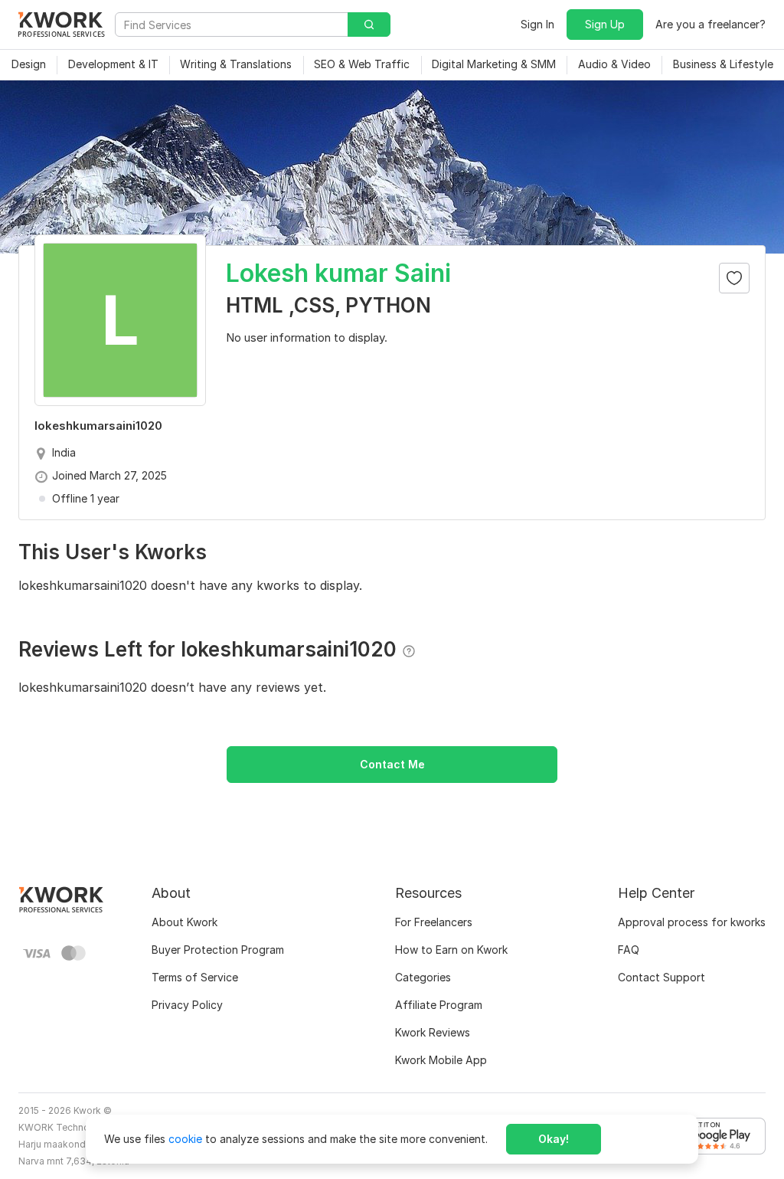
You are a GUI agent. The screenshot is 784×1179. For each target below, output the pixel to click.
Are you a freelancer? (710, 24)
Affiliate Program (438, 1004)
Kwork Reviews (432, 1032)
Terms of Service (195, 977)
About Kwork (184, 921)
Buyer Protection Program (218, 949)
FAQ (628, 949)
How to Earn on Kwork (451, 949)
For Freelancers (433, 921)
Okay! (553, 1138)
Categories (423, 977)
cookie (185, 1138)
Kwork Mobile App (441, 1059)
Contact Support (661, 977)
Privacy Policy (187, 1004)
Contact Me (392, 764)
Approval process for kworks (692, 921)
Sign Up (605, 24)
